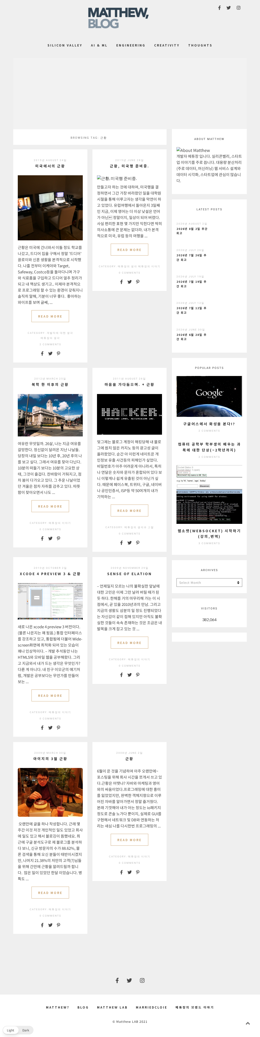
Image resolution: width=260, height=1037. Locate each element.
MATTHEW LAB (112, 1007)
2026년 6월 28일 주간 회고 (191, 337)
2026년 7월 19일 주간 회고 (191, 283)
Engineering (130, 45)
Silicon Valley (64, 45)
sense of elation (129, 573)
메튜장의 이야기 (149, 266)
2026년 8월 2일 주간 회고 (192, 231)
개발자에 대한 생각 (60, 333)
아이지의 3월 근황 (50, 758)
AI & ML (99, 45)
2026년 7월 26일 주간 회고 (191, 257)
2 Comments (50, 344)
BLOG (83, 1007)
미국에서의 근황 (50, 165)
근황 (129, 758)
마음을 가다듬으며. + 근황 (130, 384)
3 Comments (209, 543)
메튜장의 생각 (50, 338)
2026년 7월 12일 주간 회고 (191, 310)
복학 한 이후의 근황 (50, 384)
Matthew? (57, 1007)
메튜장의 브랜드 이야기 (194, 1007)
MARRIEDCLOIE (151, 1007)
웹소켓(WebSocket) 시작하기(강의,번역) (209, 533)
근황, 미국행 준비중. (129, 165)
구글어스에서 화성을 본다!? (209, 423)
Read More (50, 316)
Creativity (167, 45)
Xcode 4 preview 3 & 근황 (50, 573)
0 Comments (129, 272)
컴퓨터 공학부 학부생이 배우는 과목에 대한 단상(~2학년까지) (209, 447)
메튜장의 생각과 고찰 (139, 527)
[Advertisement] (130, 93)
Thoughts (200, 45)
